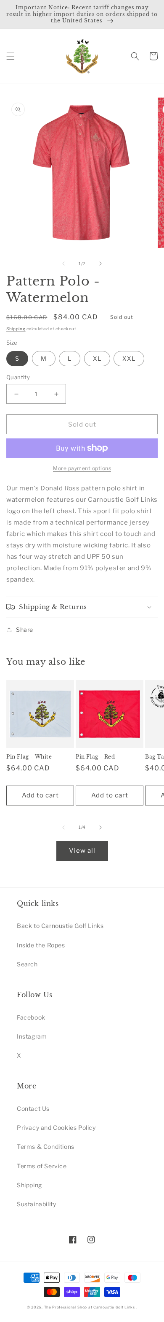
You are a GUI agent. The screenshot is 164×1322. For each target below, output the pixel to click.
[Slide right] (100, 263)
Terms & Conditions (45, 1146)
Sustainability (36, 1204)
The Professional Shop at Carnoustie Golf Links (89, 1307)
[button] (10, 56)
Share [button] (24, 629)
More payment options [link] (82, 468)
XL (97, 358)
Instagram (32, 1036)
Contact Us (33, 1108)
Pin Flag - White (29, 756)
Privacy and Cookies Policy (56, 1127)
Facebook (31, 1017)
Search (27, 964)
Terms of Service (42, 1166)
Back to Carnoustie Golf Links (60, 925)
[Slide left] (63, 263)
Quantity (18, 377)
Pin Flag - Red (95, 756)
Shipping (16, 328)
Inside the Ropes (41, 945)
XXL (128, 358)
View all (82, 850)
